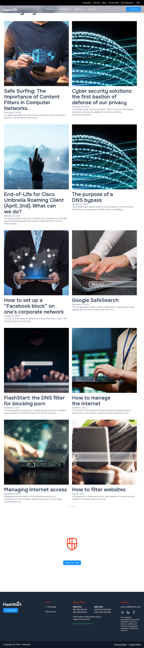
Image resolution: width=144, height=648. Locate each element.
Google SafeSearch (95, 300)
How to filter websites (99, 489)
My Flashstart (127, 3)
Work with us (51, 612)
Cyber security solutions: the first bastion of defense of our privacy (102, 97)
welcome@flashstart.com (131, 607)
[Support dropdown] (84, 9)
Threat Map (113, 3)
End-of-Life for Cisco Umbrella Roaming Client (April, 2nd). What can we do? (34, 203)
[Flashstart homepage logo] (10, 9)
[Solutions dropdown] (70, 9)
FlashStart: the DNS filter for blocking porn (34, 401)
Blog (104, 3)
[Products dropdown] (56, 9)
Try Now (133, 9)
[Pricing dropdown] (96, 9)
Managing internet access (35, 489)
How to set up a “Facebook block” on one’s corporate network (34, 306)
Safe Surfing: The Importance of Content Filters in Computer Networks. (32, 100)
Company (86, 3)
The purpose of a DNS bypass (92, 197)
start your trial (72, 563)
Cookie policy (135, 644)
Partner (96, 3)
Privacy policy (120, 644)
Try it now (10, 610)
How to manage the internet (91, 401)
